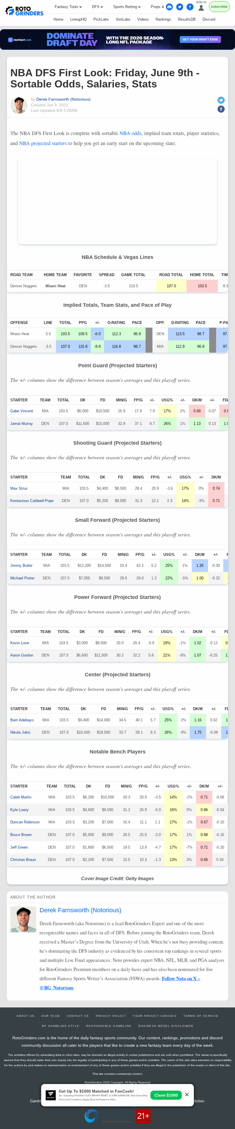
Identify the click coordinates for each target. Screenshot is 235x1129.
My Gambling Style (61, 1026)
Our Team (50, 1015)
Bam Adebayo (22, 720)
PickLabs (101, 19)
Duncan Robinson (25, 822)
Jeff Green (19, 847)
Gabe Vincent (21, 411)
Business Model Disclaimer (165, 1026)
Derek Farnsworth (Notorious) (63, 99)
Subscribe (219, 6)
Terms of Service (200, 1015)
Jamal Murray (21, 423)
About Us (25, 1015)
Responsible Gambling (109, 1026)
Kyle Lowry (19, 810)
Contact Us (78, 1015)
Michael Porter (22, 578)
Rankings (163, 19)
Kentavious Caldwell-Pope (32, 501)
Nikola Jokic (20, 732)
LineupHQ (78, 19)
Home (58, 19)
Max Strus (19, 488)
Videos (143, 19)
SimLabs (123, 19)
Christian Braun (23, 860)
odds (130, 133)
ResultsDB (187, 19)
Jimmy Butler (21, 565)
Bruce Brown (21, 835)
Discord (209, 19)
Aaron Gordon (21, 655)
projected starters (43, 143)
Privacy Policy (111, 1015)
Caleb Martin (20, 797)
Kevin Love (19, 643)
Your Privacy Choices (155, 1015)
